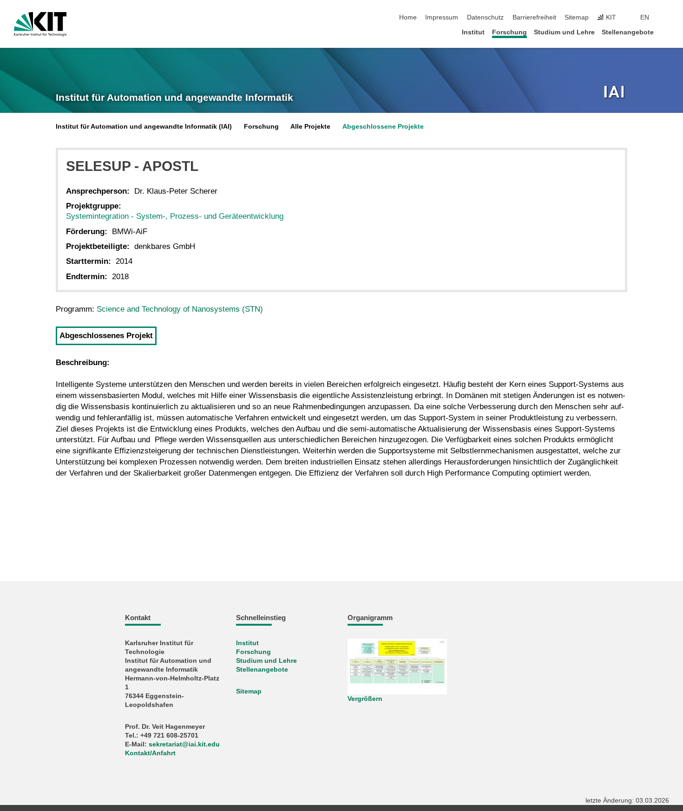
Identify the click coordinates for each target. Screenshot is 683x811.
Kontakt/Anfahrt (150, 753)
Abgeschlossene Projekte (383, 126)
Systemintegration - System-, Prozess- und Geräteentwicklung (174, 216)
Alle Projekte (310, 126)
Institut (473, 32)
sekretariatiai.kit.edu (184, 744)
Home (408, 17)
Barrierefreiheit (534, 17)
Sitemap (577, 17)
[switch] (666, 17)
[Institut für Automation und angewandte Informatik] (615, 93)
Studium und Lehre (564, 32)
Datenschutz (485, 17)
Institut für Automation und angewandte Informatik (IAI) (144, 126)
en (644, 17)
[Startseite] (666, 32)
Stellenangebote (628, 32)
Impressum (441, 17)
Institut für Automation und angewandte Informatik (174, 97)
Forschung (509, 32)
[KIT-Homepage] (40, 24)
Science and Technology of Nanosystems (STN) (180, 309)
